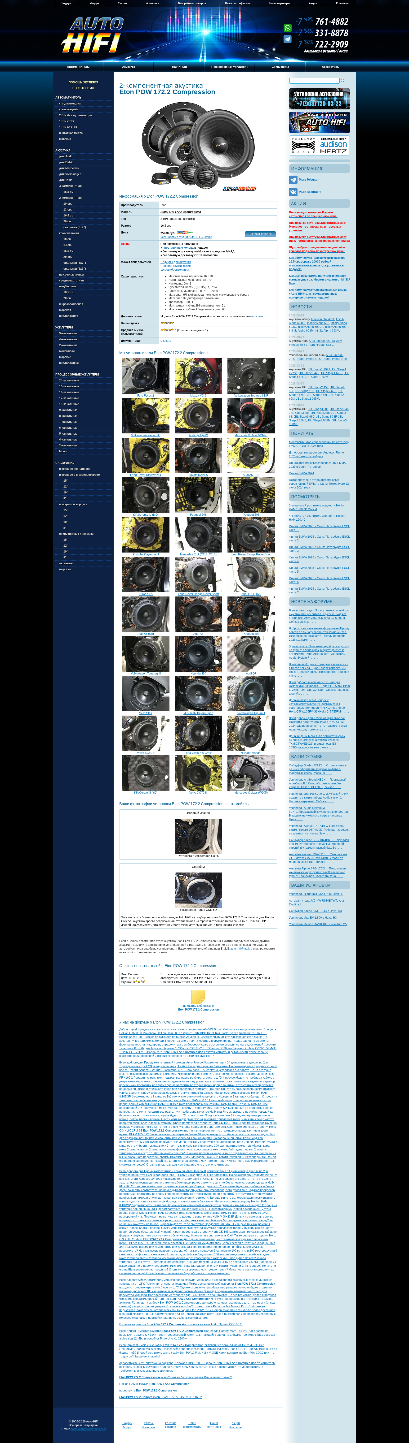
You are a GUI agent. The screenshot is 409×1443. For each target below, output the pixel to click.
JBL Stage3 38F (318, 409)
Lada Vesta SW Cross (198, 753)
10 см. (65, 203)
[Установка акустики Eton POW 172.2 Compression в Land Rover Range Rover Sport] (251, 551)
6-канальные (68, 427)
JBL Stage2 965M (307, 398)
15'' (63, 480)
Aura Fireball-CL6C (321, 344)
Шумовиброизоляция (174, 269)
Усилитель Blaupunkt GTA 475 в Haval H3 (316, 894)
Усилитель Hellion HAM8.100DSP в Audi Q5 (318, 924)
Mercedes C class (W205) (251, 792)
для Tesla (65, 180)
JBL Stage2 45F (318, 387)
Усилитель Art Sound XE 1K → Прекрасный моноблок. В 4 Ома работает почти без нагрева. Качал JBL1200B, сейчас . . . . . (318, 783)
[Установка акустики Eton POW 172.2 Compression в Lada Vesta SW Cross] (198, 750)
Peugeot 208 (251, 633)
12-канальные (69, 398)
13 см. (65, 209)
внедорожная (68, 316)
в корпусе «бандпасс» (74, 469)
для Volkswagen (70, 174)
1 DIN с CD (66, 121)
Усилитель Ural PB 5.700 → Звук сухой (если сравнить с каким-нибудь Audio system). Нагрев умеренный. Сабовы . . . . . (318, 797)
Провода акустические (175, 266)
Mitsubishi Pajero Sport (198, 713)
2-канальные (68, 345)
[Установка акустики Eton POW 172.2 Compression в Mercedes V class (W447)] (251, 432)
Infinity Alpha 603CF (310, 326)
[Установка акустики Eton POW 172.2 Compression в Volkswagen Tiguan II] (251, 710)
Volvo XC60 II (145, 753)
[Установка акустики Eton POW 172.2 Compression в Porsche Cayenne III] (145, 551)
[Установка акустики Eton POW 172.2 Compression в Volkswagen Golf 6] (198, 853)
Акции (313, 3)
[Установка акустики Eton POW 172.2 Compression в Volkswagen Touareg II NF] (251, 392)
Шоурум (66, 3)
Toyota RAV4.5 (198, 475)
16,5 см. (66, 192)
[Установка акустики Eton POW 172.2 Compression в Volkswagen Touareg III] (145, 670)
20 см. (65, 221)
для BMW (65, 162)
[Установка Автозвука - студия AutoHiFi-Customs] (319, 98)
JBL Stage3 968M (318, 420)
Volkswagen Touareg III (146, 673)
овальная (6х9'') (72, 268)
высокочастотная (71, 274)
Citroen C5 (146, 594)
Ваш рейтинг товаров (192, 3)
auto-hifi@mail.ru (241, 948)
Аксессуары (330, 67)
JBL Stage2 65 (304, 391)
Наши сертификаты (237, 3)
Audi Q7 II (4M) (198, 435)
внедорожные (69, 363)
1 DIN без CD (68, 127)
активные (66, 563)
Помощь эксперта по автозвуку (83, 85)
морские (65, 139)
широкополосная (71, 304)
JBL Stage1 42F (309, 373)
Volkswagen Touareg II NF (251, 395)
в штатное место (71, 133)
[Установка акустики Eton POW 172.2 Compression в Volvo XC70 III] (198, 789)
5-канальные (68, 333)
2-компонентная (70, 197)
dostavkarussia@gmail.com (88, 1429)
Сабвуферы (280, 67)
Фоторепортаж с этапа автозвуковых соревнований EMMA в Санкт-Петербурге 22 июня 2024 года (319, 483)
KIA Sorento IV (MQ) (146, 514)
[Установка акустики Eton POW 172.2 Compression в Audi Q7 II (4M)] (198, 432)
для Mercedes (69, 168)
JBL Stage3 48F (299, 413)
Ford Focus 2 (145, 395)
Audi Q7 (251, 673)
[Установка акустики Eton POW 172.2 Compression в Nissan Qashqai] (251, 750)
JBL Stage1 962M (316, 377)
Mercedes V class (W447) (251, 435)
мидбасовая (67, 286)
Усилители (179, 67)
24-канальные (69, 380)
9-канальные (68, 410)
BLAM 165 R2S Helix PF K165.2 (160, 1397)
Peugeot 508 (198, 514)
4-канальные (68, 339)
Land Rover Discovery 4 (145, 475)
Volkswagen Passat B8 (145, 435)
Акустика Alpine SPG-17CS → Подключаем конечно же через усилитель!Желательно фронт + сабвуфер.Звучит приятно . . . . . (317, 872)
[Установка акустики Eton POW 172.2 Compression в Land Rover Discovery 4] (145, 472)
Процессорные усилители (229, 67)
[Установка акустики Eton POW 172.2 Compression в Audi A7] (198, 631)
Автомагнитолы (78, 67)
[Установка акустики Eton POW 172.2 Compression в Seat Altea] (145, 710)
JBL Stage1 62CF (331, 373)
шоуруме (257, 316)
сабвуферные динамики (76, 534)
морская (65, 310)
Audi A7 (198, 633)
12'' (63, 486)
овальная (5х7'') (72, 227)
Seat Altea (145, 713)
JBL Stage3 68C (304, 416)
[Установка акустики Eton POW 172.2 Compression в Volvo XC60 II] (145, 750)
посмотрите (148, 1390)
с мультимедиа (70, 103)
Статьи (122, 3)
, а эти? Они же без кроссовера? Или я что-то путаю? (175, 1377)
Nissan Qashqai (251, 753)
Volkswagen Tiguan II (251, 713)
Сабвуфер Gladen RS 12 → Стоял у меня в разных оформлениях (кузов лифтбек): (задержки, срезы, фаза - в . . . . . (318, 769)
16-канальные (69, 386)
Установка (152, 3)
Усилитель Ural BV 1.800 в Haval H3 (313, 917)
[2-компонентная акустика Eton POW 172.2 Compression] (198, 190)
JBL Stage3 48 (339, 409)
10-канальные (69, 404)
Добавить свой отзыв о (198, 1007)
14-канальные (69, 392)
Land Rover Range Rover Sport (251, 554)
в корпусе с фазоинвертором (79, 474)
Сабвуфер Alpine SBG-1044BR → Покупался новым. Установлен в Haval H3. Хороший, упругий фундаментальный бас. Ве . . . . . (319, 843)
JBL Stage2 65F (317, 395)
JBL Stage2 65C (326, 391)
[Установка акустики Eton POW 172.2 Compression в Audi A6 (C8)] (251, 472)
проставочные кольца (178, 247)
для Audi (65, 156)
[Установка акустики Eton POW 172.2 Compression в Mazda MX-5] (198, 392)
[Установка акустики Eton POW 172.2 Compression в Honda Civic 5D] (198, 907)
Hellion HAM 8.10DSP (154, 1384)
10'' (63, 492)
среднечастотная (71, 280)
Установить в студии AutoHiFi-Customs (186, 237)
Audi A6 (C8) (251, 475)
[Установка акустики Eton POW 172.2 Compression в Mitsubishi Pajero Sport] (198, 710)
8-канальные (68, 416)
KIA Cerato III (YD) (145, 792)
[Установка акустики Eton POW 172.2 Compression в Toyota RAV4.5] (198, 472)
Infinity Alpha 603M (301, 330)
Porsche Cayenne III (146, 554)
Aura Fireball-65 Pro (322, 341)
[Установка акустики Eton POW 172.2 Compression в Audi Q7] (251, 670)
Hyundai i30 (198, 673)
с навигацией (68, 109)
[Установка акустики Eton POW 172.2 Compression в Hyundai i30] (198, 670)
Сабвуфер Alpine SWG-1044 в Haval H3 (315, 911)
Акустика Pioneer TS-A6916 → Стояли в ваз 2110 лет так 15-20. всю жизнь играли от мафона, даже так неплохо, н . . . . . (318, 858)
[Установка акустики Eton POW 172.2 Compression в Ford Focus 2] (145, 392)
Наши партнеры (279, 3)
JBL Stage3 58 (320, 413)
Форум (94, 3)
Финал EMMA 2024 (301, 473)
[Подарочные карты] (319, 122)
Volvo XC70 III (198, 792)
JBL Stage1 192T (319, 369)
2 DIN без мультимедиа (75, 115)
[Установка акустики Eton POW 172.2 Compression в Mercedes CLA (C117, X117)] (198, 551)
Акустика (128, 67)
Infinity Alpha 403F (323, 319)
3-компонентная (70, 186)
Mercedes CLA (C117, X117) (198, 554)
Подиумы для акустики (175, 262)
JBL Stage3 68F (326, 416)
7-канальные (68, 421)
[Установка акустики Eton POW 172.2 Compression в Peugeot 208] (251, 631)
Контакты (342, 3)
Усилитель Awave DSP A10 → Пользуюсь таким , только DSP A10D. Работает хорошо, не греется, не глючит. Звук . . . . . (319, 829)
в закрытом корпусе (73, 504)
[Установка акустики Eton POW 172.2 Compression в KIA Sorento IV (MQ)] (145, 512)
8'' (63, 498)
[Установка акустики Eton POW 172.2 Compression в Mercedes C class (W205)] (251, 789)
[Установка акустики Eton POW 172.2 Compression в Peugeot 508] (198, 512)
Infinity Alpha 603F (336, 326)
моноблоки (67, 351)
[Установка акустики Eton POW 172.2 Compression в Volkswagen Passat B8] (145, 432)
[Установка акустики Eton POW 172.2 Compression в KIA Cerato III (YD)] (145, 789)
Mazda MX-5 (198, 395)
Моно (63, 451)
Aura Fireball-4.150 (310, 359)
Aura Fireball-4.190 (336, 359)
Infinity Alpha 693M (327, 330)
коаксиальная (69, 233)
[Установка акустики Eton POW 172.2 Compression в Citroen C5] (145, 591)
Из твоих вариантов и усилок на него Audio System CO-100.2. (180, 1324)
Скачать (165, 340)
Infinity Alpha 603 (318, 323)
